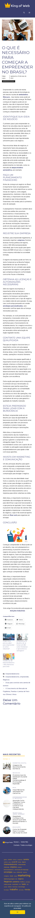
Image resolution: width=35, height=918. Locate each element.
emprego (6, 867)
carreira (26, 859)
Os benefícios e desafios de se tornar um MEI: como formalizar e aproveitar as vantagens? (22, 646)
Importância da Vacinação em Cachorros (18, 791)
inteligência (6, 876)
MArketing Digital (9, 879)
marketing (24, 876)
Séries (10, 887)
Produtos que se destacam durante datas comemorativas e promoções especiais (20, 779)
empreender (24, 677)
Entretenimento (9, 870)
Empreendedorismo (8, 81)
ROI (20, 884)
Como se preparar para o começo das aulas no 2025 (20, 831)
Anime (10, 860)
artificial (15, 859)
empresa (21, 240)
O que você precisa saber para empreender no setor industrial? (8, 645)
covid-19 (14, 862)
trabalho (14, 889)
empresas (20, 867)
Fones (14, 872)
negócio (21, 879)
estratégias (8, 872)
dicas (19, 862)
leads (11, 876)
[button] (24, 13)
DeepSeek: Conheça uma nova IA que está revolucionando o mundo (20, 819)
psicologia (28, 882)
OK (17, 912)
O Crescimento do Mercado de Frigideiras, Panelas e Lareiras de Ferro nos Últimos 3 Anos (16, 691)
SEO (27, 884)
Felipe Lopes (4, 77)
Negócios (6, 680)
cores (9, 862)
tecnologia (21, 887)
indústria (25, 872)
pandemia (16, 882)
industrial (19, 872)
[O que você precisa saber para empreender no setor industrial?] (9, 637)
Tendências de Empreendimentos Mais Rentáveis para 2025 (8, 664)
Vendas (27, 889)
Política (22, 882)
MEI (16, 879)
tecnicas (14, 887)
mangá (15, 876)
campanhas (19, 859)
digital (24, 862)
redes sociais (7, 884)
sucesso (5, 887)
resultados (15, 884)
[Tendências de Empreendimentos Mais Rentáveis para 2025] (9, 656)
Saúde (24, 884)
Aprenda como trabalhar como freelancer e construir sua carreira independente (19, 805)
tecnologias (6, 890)
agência (5, 859)
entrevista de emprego (21, 870)
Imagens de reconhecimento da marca (19, 767)
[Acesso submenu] (19, 842)
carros (6, 862)
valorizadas (21, 890)
